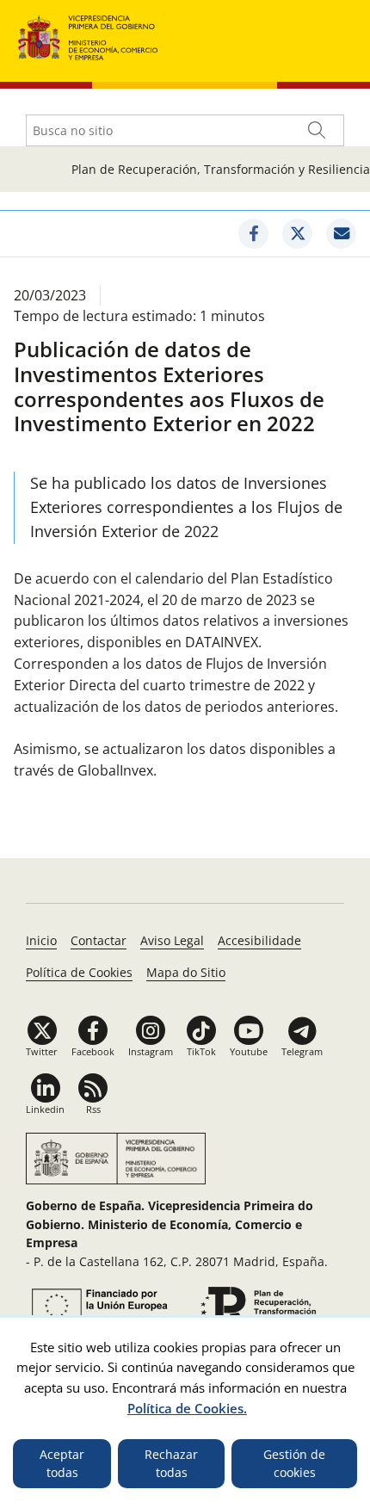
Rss (93, 1109)
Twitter (42, 1051)
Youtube (249, 1051)
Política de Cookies (79, 972)
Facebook (92, 1051)
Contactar (98, 940)
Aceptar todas (62, 1463)
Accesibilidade (259, 940)
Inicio (41, 940)
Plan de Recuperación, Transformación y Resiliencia (220, 169)
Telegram (302, 1051)
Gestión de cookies (294, 1463)
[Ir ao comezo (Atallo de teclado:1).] (88, 36)
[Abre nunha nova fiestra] (253, 234)
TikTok (201, 1051)
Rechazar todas (171, 1463)
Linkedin (45, 1109)
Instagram (150, 1051)
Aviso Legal (172, 940)
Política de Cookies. (187, 1408)
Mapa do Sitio (185, 972)
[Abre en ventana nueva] (97, 1305)
